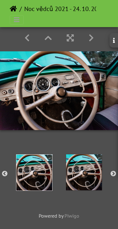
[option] (34, 172)
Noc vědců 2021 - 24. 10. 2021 (64, 9)
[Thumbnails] (48, 38)
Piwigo (72, 216)
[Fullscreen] (70, 38)
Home (13, 9)
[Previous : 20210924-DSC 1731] (27, 38)
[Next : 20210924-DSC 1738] (91, 38)
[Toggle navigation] (17, 20)
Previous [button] (5, 174)
